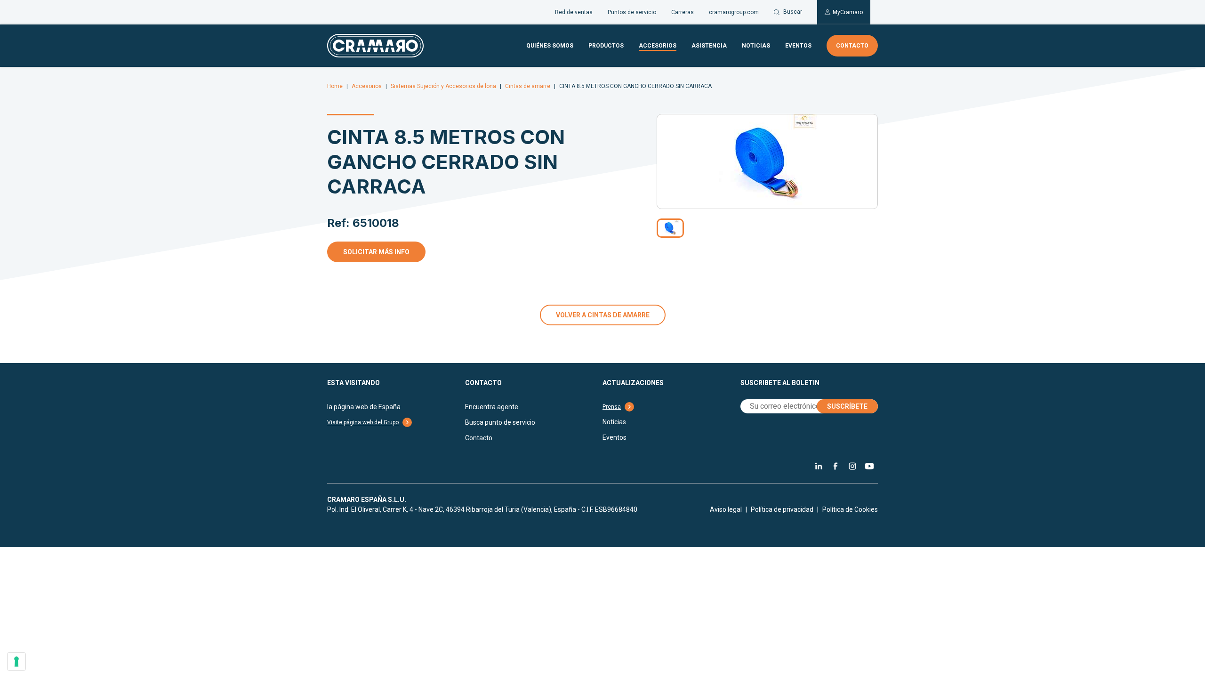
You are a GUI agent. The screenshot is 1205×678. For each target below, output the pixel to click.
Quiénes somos (549, 45)
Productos (606, 45)
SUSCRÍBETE (847, 406)
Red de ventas (574, 12)
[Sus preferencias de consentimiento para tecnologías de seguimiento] (16, 661)
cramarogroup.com (734, 12)
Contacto (852, 45)
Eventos (798, 45)
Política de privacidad (782, 509)
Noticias (756, 45)
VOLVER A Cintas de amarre (603, 315)
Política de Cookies (850, 509)
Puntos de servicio (632, 12)
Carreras (682, 12)
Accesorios (657, 45)
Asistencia (709, 45)
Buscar (792, 11)
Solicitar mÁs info (376, 252)
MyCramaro (848, 12)
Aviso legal (726, 509)
